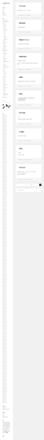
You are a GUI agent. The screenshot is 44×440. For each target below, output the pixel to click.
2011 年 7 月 (4, 362)
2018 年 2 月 (4, 256)
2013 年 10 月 (4, 325)
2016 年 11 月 (4, 275)
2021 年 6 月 (4, 201)
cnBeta (3, 414)
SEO (3, 91)
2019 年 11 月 (4, 227)
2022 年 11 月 (4, 177)
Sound (4, 47)
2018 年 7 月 (4, 249)
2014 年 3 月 (4, 318)
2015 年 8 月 (4, 296)
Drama (4, 25)
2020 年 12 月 (4, 209)
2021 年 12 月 (4, 192)
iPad (4, 72)
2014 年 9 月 (4, 310)
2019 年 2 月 (4, 239)
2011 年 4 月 (4, 366)
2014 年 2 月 (4, 319)
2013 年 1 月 (4, 337)
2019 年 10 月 (4, 228)
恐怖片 (27, 159)
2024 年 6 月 (4, 151)
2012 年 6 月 (4, 347)
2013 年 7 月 (4, 329)
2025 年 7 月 (4, 133)
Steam (6, 427)
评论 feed (4, 13)
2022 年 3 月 (4, 188)
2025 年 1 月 (4, 141)
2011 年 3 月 (4, 368)
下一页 (40, 185)
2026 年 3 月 (4, 122)
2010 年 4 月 (4, 383)
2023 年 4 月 (4, 170)
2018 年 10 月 (4, 245)
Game (4, 28)
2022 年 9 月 (4, 180)
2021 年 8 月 (4, 198)
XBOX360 (5, 39)
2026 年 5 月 (4, 119)
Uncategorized (4, 97)
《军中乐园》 (22, 113)
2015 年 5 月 (4, 300)
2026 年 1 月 (4, 125)
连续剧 (7, 432)
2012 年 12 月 (4, 339)
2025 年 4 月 (4, 137)
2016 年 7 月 (4, 281)
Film (24, 15)
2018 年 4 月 (4, 253)
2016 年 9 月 (4, 278)
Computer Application (5, 21)
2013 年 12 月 (4, 322)
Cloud (4, 64)
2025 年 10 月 (4, 129)
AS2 (4, 54)
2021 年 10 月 (4, 195)
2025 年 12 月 (4, 126)
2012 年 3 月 (4, 351)
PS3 (4, 35)
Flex (3, 68)
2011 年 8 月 (4, 361)
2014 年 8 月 (4, 311)
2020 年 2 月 (4, 223)
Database (4, 65)
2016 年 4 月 (4, 285)
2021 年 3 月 (4, 205)
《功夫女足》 (22, 167)
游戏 (3, 431)
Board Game (5, 29)
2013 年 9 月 (4, 326)
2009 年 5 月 (4, 398)
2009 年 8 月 (4, 394)
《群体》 (20, 94)
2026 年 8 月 (4, 115)
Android (4, 58)
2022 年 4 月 (4, 187)
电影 (6, 431)
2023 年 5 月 (4, 169)
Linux (4, 80)
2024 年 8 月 (4, 148)
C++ (3, 62)
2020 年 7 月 (4, 216)
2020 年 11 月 (4, 210)
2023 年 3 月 (4, 172)
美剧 (5, 432)
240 (31, 184)
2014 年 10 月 (4, 308)
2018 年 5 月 (4, 252)
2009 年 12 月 (4, 388)
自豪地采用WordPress (21, 190)
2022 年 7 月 (4, 183)
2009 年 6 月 (4, 397)
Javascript (4, 76)
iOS (3, 71)
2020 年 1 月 (4, 224)
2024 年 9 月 (4, 147)
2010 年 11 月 (4, 373)
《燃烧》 (20, 77)
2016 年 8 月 (4, 279)
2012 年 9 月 (4, 343)
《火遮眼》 (21, 132)
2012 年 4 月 (4, 350)
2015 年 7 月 (4, 297)
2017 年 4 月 (4, 268)
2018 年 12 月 (4, 242)
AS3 (8, 422)
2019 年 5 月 (4, 235)
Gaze (3, 69)
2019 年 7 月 (4, 232)
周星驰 (27, 179)
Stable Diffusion (5, 94)
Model (4, 83)
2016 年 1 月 (4, 289)
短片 (9, 431)
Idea (3, 40)
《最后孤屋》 (22, 23)
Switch (4, 36)
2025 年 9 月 (4, 130)
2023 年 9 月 (4, 163)
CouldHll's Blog (6, 3)
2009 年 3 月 (4, 401)
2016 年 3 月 (4, 286)
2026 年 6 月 (4, 118)
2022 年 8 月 (4, 181)
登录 (3, 10)
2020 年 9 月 (4, 213)
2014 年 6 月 (4, 314)
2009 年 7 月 (4, 395)
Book (3, 24)
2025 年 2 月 (4, 140)
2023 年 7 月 (4, 166)
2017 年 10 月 (4, 260)
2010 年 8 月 (4, 377)
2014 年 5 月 (4, 315)
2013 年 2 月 (4, 336)
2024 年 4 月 (4, 154)
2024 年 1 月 (4, 158)
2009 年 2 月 (4, 402)
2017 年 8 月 (4, 263)
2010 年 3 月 (4, 384)
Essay (3, 22)
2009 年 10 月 (4, 391)
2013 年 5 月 (4, 332)
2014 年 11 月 (4, 307)
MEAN (4, 82)
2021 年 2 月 (4, 206)
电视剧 (8, 431)
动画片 (4, 429)
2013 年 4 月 (4, 333)
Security (4, 90)
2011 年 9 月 (4, 359)
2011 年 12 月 (4, 355)
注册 (3, 9)
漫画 (4, 431)
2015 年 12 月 (4, 290)
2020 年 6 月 (4, 217)
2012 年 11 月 (4, 340)
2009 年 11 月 (4, 390)
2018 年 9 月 (4, 246)
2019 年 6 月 (4, 234)
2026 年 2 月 (4, 123)
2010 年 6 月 (4, 380)
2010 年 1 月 (4, 387)
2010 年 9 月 (4, 376)
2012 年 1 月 (4, 354)
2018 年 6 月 (4, 250)
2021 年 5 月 (4, 202)
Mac (4, 32)
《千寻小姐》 (22, 6)
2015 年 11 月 (4, 292)
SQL (9, 426)
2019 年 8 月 (4, 231)
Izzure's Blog (4, 407)
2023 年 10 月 (4, 162)
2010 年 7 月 (4, 379)
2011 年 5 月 (4, 365)
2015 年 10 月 (4, 293)
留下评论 (30, 15)
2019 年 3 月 (4, 238)
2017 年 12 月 (4, 257)
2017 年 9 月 (4, 261)
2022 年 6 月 (4, 184)
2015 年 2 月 (4, 303)
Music (4, 43)
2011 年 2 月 (4, 369)
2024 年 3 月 (4, 155)
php (3, 86)
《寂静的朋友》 (23, 56)
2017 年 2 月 (4, 271)
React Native (4, 87)
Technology (4, 50)
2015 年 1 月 (4, 304)
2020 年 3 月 (4, 221)
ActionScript (4, 53)
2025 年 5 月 (4, 136)
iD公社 (3, 415)
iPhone (5, 31)
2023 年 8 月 (4, 165)
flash (9, 423)
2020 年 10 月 (4, 212)
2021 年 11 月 (4, 194)
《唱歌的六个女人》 (24, 40)
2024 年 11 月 (4, 144)
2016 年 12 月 (4, 274)
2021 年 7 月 (4, 199)
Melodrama (4, 42)
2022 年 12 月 (4, 176)
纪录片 (4, 432)
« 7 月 (4, 110)
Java (3, 75)
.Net (3, 51)
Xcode (5, 428)
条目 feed (4, 12)
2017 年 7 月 (4, 264)
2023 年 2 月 (4, 173)
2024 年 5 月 (4, 152)
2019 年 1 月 (4, 241)
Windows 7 (8, 427)
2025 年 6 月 (4, 134)
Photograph (4, 46)
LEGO (4, 79)
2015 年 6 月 (4, 299)
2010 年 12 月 (4, 372)
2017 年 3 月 (4, 270)
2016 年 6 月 (4, 282)
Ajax (3, 57)
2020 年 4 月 (4, 220)
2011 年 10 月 (4, 358)
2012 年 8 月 (4, 344)
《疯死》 (20, 148)
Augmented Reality (5, 61)
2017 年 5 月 (4, 267)
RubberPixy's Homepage (6, 409)
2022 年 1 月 (4, 191)
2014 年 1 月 (4, 321)
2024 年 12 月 (4, 143)
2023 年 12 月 (4, 159)
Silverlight (4, 93)
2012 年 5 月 (4, 348)
